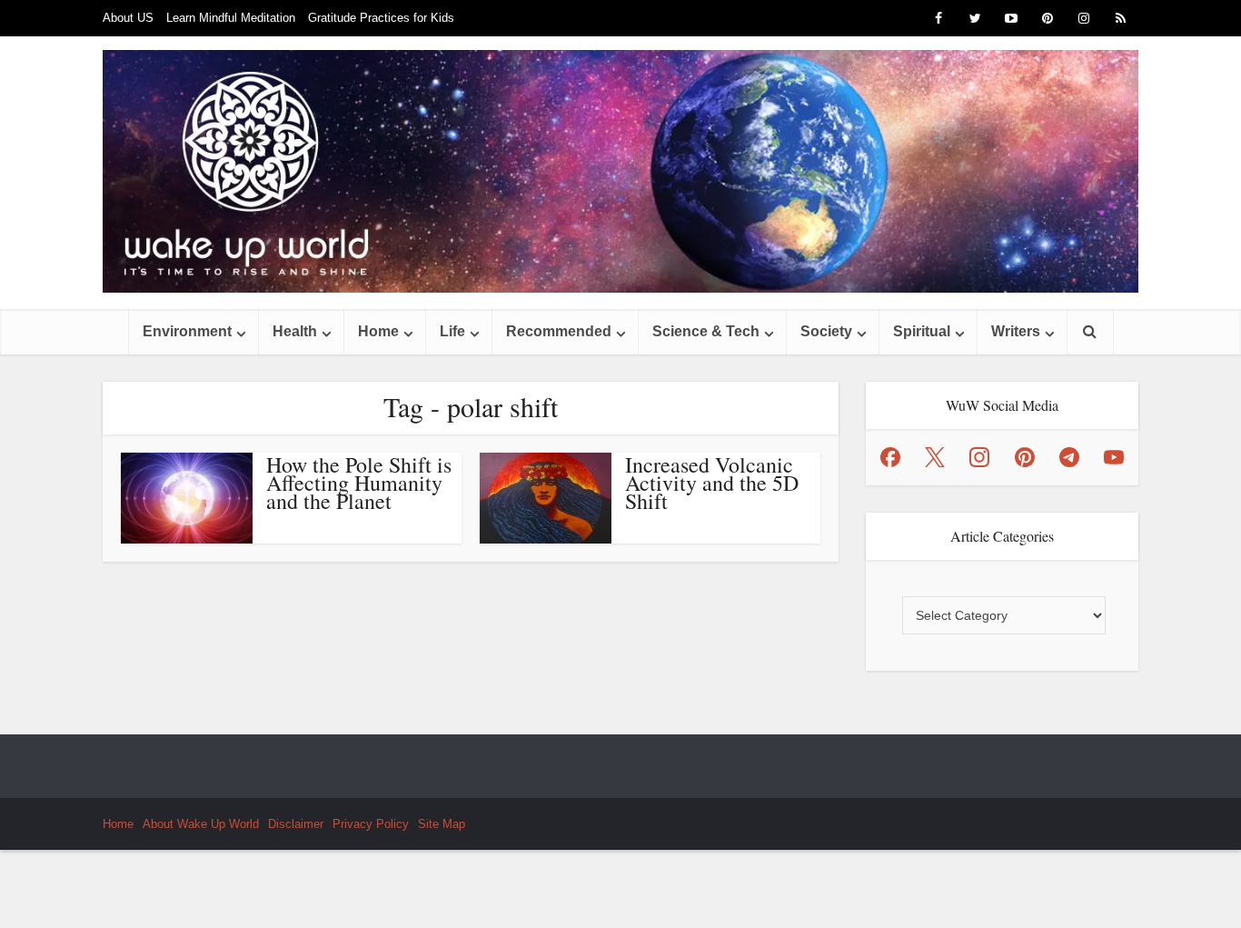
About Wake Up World (201, 824)
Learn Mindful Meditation (230, 18)
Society (826, 331)
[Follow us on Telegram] (1069, 457)
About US (128, 18)
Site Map (441, 824)
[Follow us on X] (935, 457)
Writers (1015, 331)
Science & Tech (705, 331)
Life (452, 331)
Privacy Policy (371, 824)
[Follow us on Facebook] (890, 457)
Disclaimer (295, 824)
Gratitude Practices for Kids (381, 18)
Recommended (558, 331)
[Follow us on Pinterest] (1025, 457)
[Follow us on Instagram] (979, 457)
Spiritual (921, 331)
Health (295, 331)
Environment (187, 331)
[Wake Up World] (620, 171)
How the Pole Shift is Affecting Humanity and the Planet (359, 482)
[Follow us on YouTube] (1114, 457)
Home (378, 331)
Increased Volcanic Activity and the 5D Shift (712, 482)
